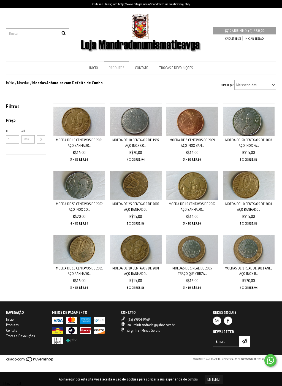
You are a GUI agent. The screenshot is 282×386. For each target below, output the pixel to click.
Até (23, 131)
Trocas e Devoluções (176, 67)
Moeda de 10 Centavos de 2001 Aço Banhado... (79, 142)
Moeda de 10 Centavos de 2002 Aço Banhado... (192, 206)
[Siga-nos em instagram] (217, 321)
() (247, 30)
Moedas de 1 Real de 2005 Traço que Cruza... (192, 271)
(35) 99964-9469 (139, 319)
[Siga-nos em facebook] (228, 321)
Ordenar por (227, 85)
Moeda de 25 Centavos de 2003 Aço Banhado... (135, 206)
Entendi (213, 379)
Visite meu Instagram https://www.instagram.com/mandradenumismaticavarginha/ (141, 4)
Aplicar (41, 139)
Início (93, 67)
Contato (141, 67)
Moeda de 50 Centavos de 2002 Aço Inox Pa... (248, 142)
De (7, 131)
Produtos (116, 67)
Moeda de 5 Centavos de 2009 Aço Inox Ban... (192, 142)
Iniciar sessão (254, 38)
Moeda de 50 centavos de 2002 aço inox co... (79, 206)
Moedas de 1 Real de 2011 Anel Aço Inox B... (248, 271)
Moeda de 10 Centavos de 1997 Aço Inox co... (135, 142)
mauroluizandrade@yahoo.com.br (151, 324)
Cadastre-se (233, 38)
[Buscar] (63, 33)
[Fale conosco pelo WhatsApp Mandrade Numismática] (270, 360)
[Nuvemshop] (30, 361)
